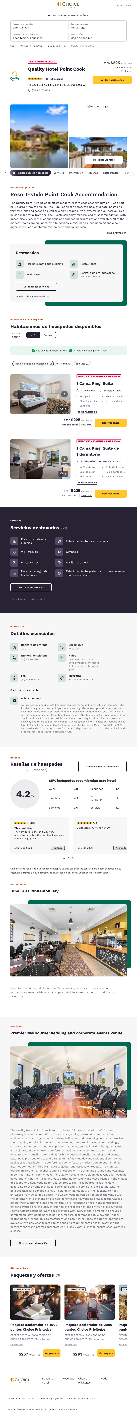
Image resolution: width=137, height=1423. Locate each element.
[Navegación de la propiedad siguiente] (132, 173)
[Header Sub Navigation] (8, 5)
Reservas (68, 1378)
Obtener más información (94, 872)
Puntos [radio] (48, 335)
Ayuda (104, 1378)
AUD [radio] (32, 335)
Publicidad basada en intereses (82, 1398)
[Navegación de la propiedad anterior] (5, 173)
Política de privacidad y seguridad (46, 1398)
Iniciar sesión (123, 5)
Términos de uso (16, 1398)
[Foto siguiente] (64, 394)
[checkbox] (33, 363)
